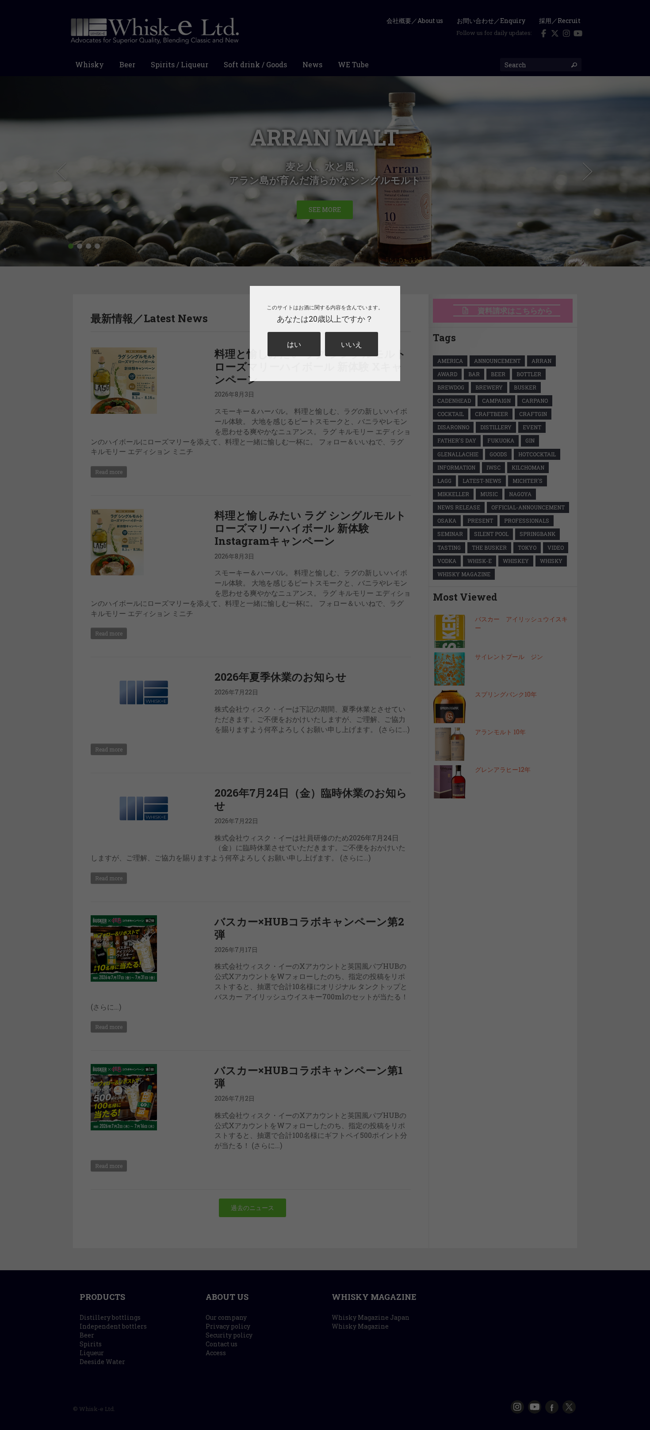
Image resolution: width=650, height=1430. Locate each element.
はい (294, 344)
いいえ (351, 344)
